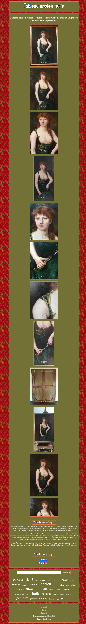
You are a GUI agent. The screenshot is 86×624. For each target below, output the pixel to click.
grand (61, 594)
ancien (46, 584)
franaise (33, 599)
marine (69, 594)
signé (29, 579)
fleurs (73, 585)
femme (16, 584)
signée (24, 585)
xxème (51, 590)
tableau (41, 588)
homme (66, 589)
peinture (22, 598)
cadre (59, 590)
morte (43, 580)
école (49, 580)
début (36, 580)
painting (46, 593)
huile (36, 593)
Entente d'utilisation (44, 619)
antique (43, 598)
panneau (33, 584)
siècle (62, 585)
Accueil (44, 607)
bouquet (51, 599)
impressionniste (19, 594)
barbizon (56, 580)
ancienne (72, 580)
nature (20, 589)
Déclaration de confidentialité (44, 616)
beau (67, 585)
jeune (58, 599)
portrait (66, 598)
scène (55, 585)
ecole (56, 594)
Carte (44, 610)
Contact (44, 613)
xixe (65, 579)
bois (28, 594)
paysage (18, 579)
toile (29, 589)
